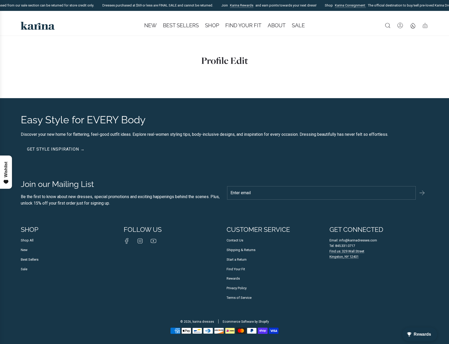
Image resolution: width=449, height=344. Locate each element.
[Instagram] (140, 241)
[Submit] (422, 193)
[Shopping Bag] (425, 25)
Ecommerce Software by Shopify (246, 321)
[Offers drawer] (412, 25)
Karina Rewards (239, 5)
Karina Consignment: (347, 5)
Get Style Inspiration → (56, 149)
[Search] (387, 25)
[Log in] (400, 25)
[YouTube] (153, 241)
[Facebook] (127, 241)
